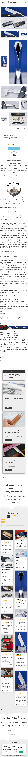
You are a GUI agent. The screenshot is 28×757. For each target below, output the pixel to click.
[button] (3, 2)
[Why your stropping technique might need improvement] (14, 427)
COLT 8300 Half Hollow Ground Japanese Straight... (24, 342)
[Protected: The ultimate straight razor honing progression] (14, 395)
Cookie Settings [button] (8, 751)
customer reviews (11, 207)
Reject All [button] (15, 751)
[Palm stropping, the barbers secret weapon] (14, 457)
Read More (16, 749)
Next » (9, 477)
